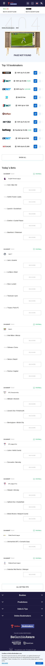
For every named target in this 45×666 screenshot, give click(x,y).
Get (27, 332)
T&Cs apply (28, 340)
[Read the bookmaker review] (19, 327)
